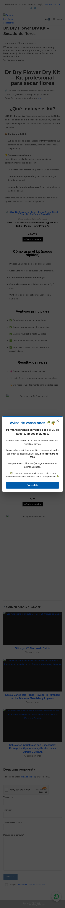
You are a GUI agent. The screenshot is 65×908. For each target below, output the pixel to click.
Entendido (33, 485)
